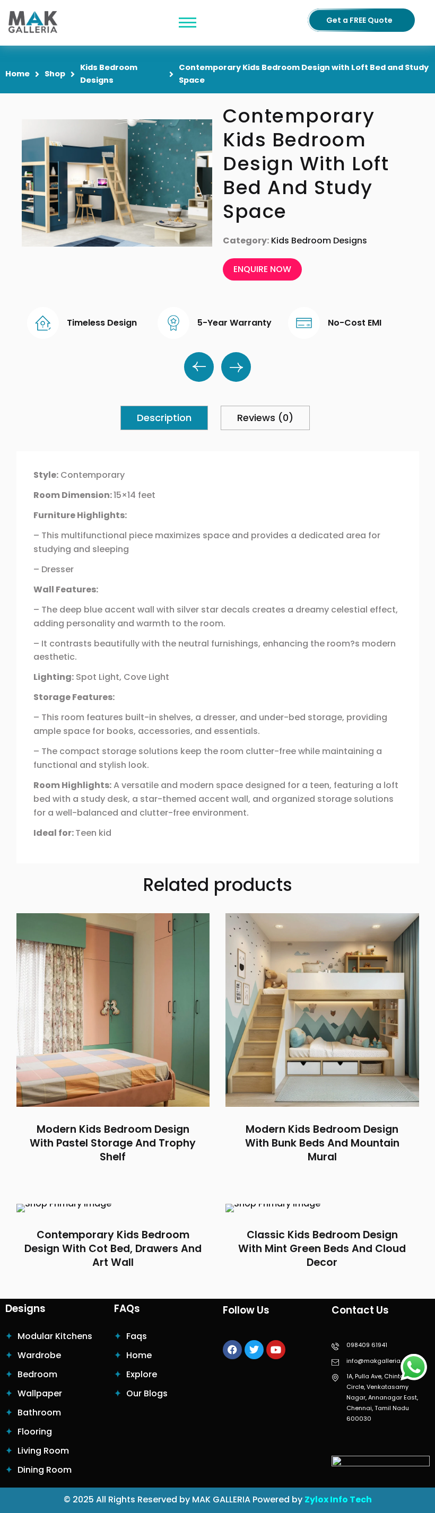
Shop (55, 73)
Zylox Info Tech (338, 1499)
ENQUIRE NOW (262, 269)
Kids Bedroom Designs (108, 73)
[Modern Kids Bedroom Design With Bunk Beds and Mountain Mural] (322, 1010)
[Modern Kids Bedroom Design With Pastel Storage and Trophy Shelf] (113, 1010)
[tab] (164, 418)
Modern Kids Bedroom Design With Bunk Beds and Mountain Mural (322, 1143)
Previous (199, 367)
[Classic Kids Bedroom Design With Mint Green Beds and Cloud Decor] (322, 1208)
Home (17, 73)
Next (236, 367)
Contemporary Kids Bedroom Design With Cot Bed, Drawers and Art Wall (113, 1249)
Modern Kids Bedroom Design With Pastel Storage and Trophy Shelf (113, 1143)
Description (164, 417)
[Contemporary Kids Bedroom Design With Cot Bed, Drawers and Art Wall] (113, 1208)
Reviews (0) (265, 417)
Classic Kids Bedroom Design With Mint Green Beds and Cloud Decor (322, 1249)
